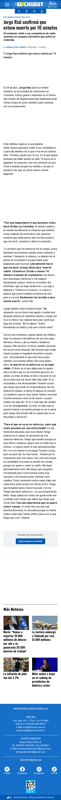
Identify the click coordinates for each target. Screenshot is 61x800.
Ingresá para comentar (30, 541)
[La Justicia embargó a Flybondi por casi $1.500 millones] (45, 623)
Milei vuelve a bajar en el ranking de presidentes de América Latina (43, 679)
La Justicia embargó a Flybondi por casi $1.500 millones (44, 636)
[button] (53, 4)
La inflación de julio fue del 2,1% (15, 676)
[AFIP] (31, 786)
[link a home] (30, 4)
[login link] (16, 4)
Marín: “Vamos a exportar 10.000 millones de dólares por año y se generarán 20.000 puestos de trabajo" (15, 641)
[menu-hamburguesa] (7, 4)
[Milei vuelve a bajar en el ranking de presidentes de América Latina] (45, 665)
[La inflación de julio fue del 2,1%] (16, 665)
